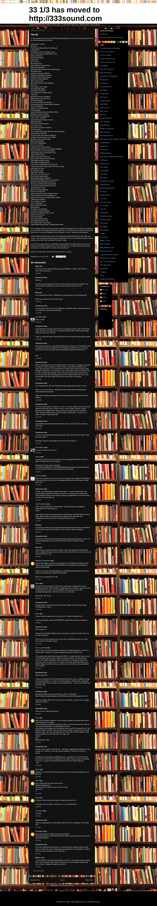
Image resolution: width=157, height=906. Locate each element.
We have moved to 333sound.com (111, 37)
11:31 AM (38, 339)
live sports (38, 811)
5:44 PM (38, 543)
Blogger (97, 902)
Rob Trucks (104, 111)
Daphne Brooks (105, 195)
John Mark (38, 317)
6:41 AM (38, 853)
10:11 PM (38, 793)
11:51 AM (38, 379)
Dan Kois (103, 115)
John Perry (103, 174)
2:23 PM (38, 500)
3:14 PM (38, 742)
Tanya (104, 301)
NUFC (102, 275)
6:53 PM (38, 840)
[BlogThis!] (59, 257)
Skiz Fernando (105, 132)
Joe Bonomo (104, 83)
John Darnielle (105, 121)
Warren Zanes (105, 163)
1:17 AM (38, 827)
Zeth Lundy (104, 149)
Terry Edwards (105, 125)
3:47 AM (38, 816)
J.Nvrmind (38, 476)
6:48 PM (38, 556)
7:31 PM (38, 579)
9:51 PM (38, 714)
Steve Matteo (104, 230)
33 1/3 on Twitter (105, 55)
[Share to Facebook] (63, 257)
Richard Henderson (106, 135)
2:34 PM (38, 521)
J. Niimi (102, 233)
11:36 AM (38, 765)
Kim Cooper (104, 223)
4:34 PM (38, 776)
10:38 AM (38, 288)
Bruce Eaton (104, 80)
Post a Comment (38, 871)
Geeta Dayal (104, 93)
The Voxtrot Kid (105, 265)
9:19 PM (38, 807)
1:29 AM (38, 623)
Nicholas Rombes (106, 216)
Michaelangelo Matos (107, 188)
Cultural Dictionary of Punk (109, 254)
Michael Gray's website (108, 258)
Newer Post (35, 880)
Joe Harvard (104, 205)
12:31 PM (38, 643)
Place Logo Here (40, 648)
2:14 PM (38, 485)
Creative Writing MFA (107, 279)
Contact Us (104, 34)
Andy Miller (104, 66)
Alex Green (104, 237)
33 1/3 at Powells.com (107, 59)
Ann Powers (104, 104)
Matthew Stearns (106, 153)
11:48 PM (38, 609)
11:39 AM (38, 358)
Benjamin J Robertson (42, 560)
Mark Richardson (106, 72)
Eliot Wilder (104, 226)
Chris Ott (103, 209)
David (37, 583)
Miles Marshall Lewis (107, 247)
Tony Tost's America (106, 69)
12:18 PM (38, 428)
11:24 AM (38, 322)
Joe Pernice (104, 160)
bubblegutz (39, 831)
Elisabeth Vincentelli (107, 181)
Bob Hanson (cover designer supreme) (113, 139)
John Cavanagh (105, 202)
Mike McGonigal (105, 219)
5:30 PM (38, 532)
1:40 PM (38, 472)
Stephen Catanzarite (107, 128)
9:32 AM (38, 273)
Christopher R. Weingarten (109, 76)
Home (62, 880)
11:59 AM (38, 400)
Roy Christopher (40, 504)
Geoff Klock (104, 268)
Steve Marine (39, 447)
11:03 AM (38, 301)
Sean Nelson (104, 170)
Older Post (89, 880)
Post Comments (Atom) (66, 885)
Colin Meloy (104, 167)
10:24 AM (38, 687)
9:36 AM (38, 704)
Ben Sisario (104, 97)
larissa (37, 457)
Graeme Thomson (106, 251)
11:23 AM (38, 313)
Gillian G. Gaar (105, 240)
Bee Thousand (105, 244)
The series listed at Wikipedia (110, 48)
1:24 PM (38, 453)
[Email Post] (52, 256)
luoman (84, 902)
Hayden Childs (105, 101)
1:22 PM (38, 443)
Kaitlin (104, 297)
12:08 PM (38, 417)
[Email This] (57, 257)
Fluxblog (103, 272)
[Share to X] (61, 257)
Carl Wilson (104, 90)
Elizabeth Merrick (106, 118)
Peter (37, 613)
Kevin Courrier (105, 107)
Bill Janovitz (104, 212)
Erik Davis (103, 198)
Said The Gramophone (108, 261)
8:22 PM (38, 598)
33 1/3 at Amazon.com (107, 62)
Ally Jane (105, 290)
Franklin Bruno (105, 184)
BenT (37, 718)
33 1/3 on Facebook (107, 51)
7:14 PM (38, 867)
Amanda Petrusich (106, 86)
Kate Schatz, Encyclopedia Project (111, 156)
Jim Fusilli (103, 191)
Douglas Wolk (104, 142)
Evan (37, 797)
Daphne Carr (104, 146)
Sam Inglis (103, 177)
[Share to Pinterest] (65, 257)
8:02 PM (38, 668)
